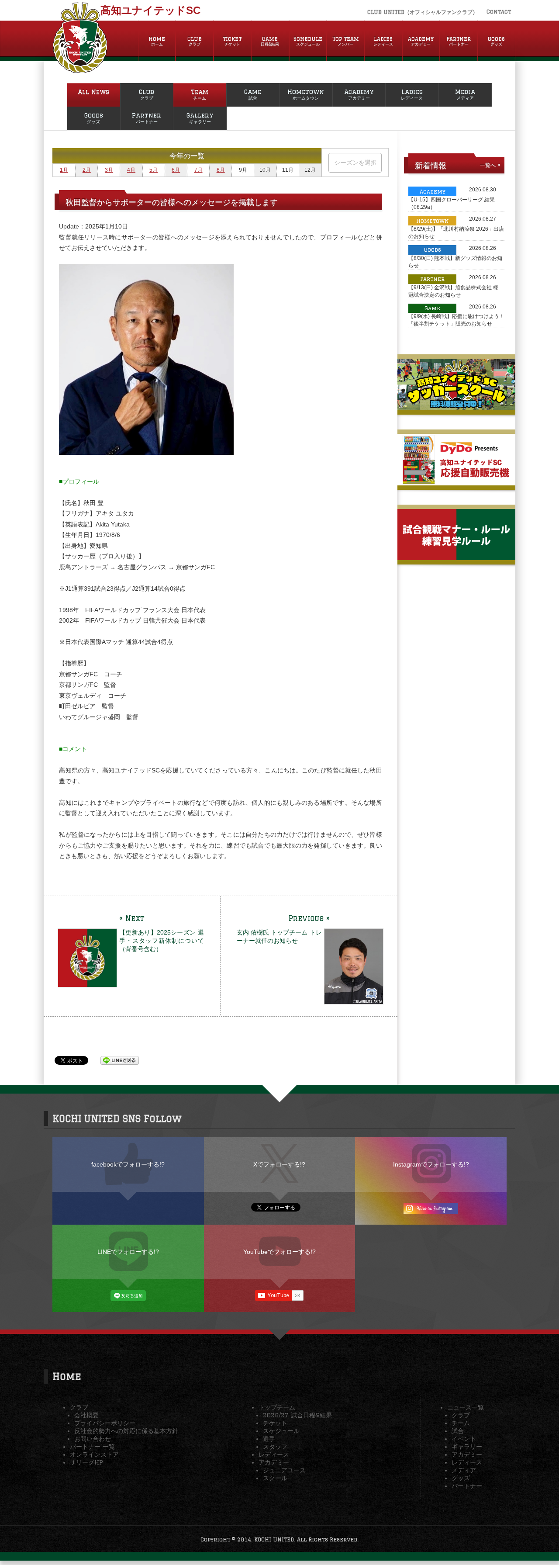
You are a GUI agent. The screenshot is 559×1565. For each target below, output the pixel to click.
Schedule (307, 41)
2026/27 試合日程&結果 (297, 1415)
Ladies (383, 41)
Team (199, 94)
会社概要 (86, 1415)
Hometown (305, 94)
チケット (275, 1423)
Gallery (199, 118)
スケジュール (281, 1430)
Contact (499, 11)
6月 (176, 170)
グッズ (461, 1478)
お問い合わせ (92, 1438)
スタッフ (275, 1446)
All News (93, 91)
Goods (496, 41)
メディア (464, 1470)
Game (270, 41)
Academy (421, 41)
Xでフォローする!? (279, 1164)
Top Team (345, 41)
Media (465, 94)
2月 (87, 170)
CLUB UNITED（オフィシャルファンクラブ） (422, 12)
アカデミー (274, 1462)
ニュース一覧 (465, 1407)
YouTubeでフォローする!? (279, 1251)
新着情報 (430, 165)
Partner (458, 41)
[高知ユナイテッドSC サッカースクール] (456, 406)
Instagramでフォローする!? (431, 1164)
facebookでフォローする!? (128, 1164)
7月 (198, 170)
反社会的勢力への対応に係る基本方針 (126, 1430)
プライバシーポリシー (104, 1423)
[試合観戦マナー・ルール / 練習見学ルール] (456, 556)
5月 (153, 170)
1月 (64, 170)
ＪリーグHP (86, 1462)
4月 (131, 170)
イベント (464, 1438)
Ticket (232, 41)
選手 (269, 1438)
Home (156, 41)
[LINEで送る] (119, 1059)
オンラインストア (94, 1454)
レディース (274, 1454)
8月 (221, 170)
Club (194, 41)
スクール (275, 1478)
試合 (458, 1430)
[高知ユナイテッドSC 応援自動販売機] (456, 481)
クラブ (79, 1407)
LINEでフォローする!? (128, 1251)
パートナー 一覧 (92, 1446)
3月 (109, 170)
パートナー (467, 1485)
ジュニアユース (284, 1470)
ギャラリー (467, 1446)
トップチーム (277, 1407)
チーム (461, 1423)
